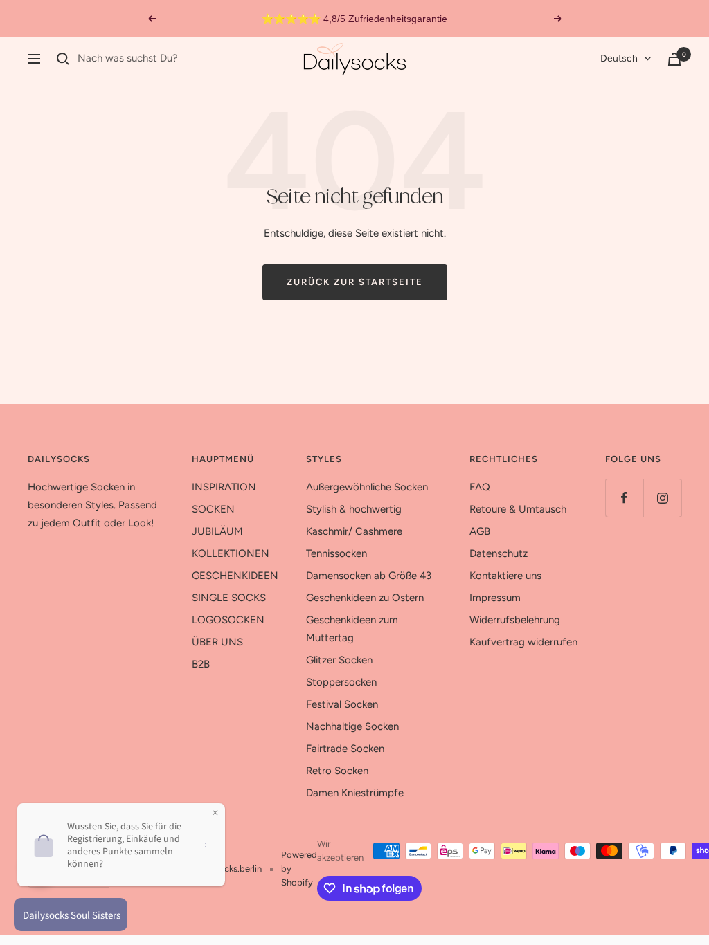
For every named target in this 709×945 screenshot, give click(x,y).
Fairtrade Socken (345, 748)
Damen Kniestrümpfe (355, 793)
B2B (201, 664)
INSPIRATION (224, 487)
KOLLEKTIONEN (230, 553)
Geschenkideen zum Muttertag (352, 629)
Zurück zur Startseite (355, 282)
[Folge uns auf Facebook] (624, 498)
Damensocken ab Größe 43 (368, 575)
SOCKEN (213, 509)
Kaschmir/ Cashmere (354, 531)
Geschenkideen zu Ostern (365, 597)
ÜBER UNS (217, 642)
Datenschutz (498, 553)
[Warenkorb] (674, 59)
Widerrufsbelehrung (514, 620)
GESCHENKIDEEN (235, 575)
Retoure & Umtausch (517, 509)
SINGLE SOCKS (229, 597)
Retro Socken (337, 770)
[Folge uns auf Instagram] (662, 498)
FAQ (479, 487)
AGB (479, 531)
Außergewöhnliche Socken (367, 487)
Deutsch (619, 58)
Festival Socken (342, 704)
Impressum (495, 597)
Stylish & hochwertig (354, 509)
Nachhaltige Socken (352, 726)
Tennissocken (336, 553)
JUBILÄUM (217, 531)
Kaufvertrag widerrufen (523, 642)
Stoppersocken (341, 682)
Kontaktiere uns (505, 575)
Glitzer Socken (339, 660)
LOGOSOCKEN (228, 620)
